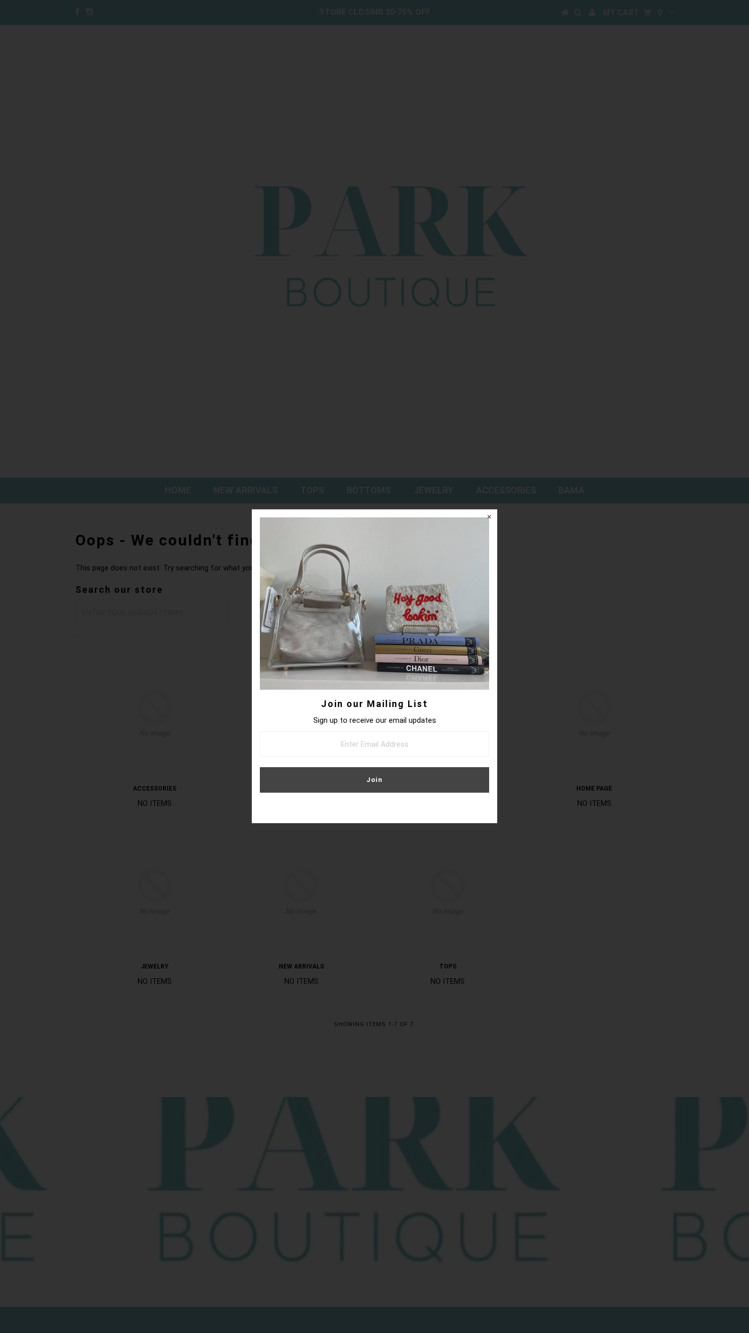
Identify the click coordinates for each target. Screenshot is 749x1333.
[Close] (489, 517)
